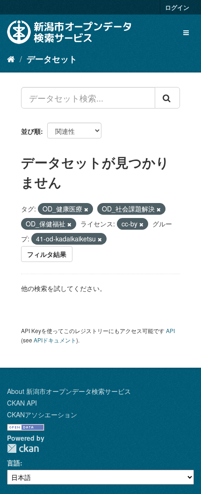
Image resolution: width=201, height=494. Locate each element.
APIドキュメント (55, 340)
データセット (52, 59)
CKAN (23, 448)
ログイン (177, 7)
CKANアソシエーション (42, 414)
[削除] (86, 209)
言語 (13, 462)
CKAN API (22, 402)
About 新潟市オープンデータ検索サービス (69, 391)
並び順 (31, 131)
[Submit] (167, 98)
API (170, 330)
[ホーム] (11, 58)
